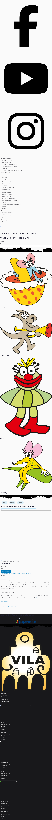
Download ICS (4, 573)
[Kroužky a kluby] (26, 353)
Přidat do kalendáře (6, 571)
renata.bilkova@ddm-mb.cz (10, 606)
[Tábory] (26, 436)
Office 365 (22, 573)
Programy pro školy (5, 724)
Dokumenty (4, 185)
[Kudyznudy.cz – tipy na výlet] (26, 622)
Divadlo (2, 727)
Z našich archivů (6, 181)
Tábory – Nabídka (6, 162)
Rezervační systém (6, 158)
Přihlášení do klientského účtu (10, 164)
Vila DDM (3, 579)
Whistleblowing (6, 189)
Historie (4, 180)
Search (2, 241)
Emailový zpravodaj (6, 172)
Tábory (2, 438)
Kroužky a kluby (6, 355)
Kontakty (3, 174)
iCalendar (18, 573)
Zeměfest (3, 767)
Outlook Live (28, 573)
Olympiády (3, 726)
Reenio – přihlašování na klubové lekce (12, 170)
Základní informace (7, 178)
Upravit (2, 608)
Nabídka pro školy (5, 695)
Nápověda (5, 168)
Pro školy (3, 493)
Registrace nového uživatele (9, 166)
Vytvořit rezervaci (5, 601)
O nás (2, 176)
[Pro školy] (26, 490)
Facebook (3, 808)
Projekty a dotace (7, 183)
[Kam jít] (26, 305)
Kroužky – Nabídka (7, 160)
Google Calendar (11, 573)
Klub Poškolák (4, 803)
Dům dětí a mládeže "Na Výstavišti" (18, 233)
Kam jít (2, 307)
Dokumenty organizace (8, 187)
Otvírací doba (4, 765)
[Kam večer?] (26, 618)
